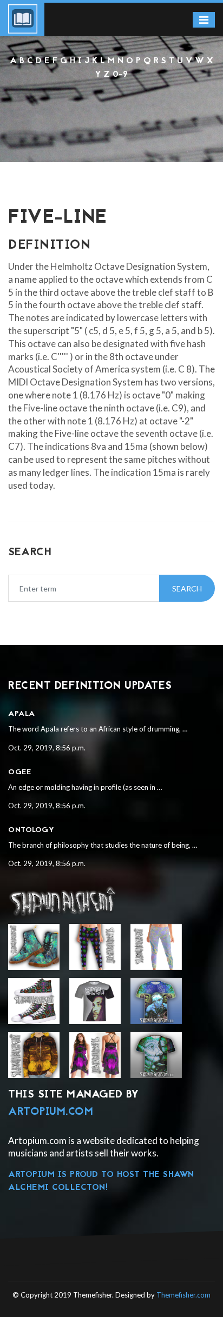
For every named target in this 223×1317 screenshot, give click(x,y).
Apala (21, 714)
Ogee (19, 772)
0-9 (120, 74)
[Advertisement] (111, 110)
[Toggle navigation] (204, 20)
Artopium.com (50, 1112)
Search (187, 588)
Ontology (31, 830)
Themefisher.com (183, 1295)
